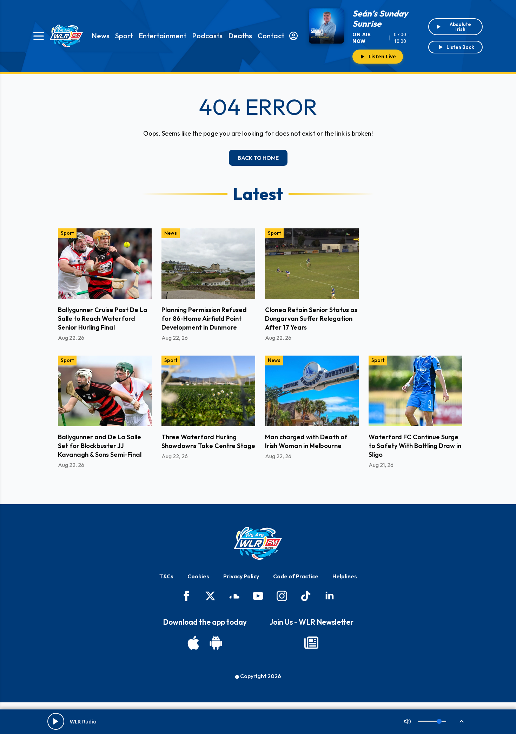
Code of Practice (295, 576)
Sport (124, 35)
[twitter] (210, 596)
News (101, 35)
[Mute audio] (407, 721)
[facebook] (186, 596)
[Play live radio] (55, 721)
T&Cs (166, 576)
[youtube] (258, 596)
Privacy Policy (241, 576)
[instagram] (282, 596)
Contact (271, 35)
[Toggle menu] (38, 36)
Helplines (344, 576)
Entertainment (162, 35)
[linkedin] (329, 596)
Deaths (240, 35)
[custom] (234, 596)
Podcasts (207, 35)
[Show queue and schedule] (462, 721)
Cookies (198, 576)
